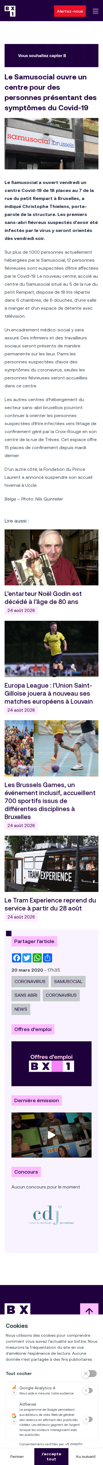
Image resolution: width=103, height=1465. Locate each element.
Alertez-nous (70, 11)
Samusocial (68, 981)
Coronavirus (30, 981)
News (21, 1009)
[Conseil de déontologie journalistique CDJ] (51, 1215)
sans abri (26, 995)
